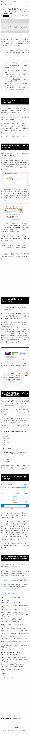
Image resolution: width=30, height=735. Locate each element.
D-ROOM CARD (7, 677)
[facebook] (12, 727)
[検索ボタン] (28, 1)
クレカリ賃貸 (22, 487)
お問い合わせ (24, 730)
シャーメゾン (5, 15)
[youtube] (18, 727)
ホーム (4, 730)
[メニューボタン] (1, 1)
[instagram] (16, 727)
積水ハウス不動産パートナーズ (16, 359)
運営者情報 (9, 730)
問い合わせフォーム (6, 580)
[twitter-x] (14, 727)
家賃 (19, 15)
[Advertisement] (15, 276)
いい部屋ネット (16, 219)
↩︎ (12, 677)
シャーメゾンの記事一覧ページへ (10, 593)
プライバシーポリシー (16, 730)
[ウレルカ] (15, 1)
